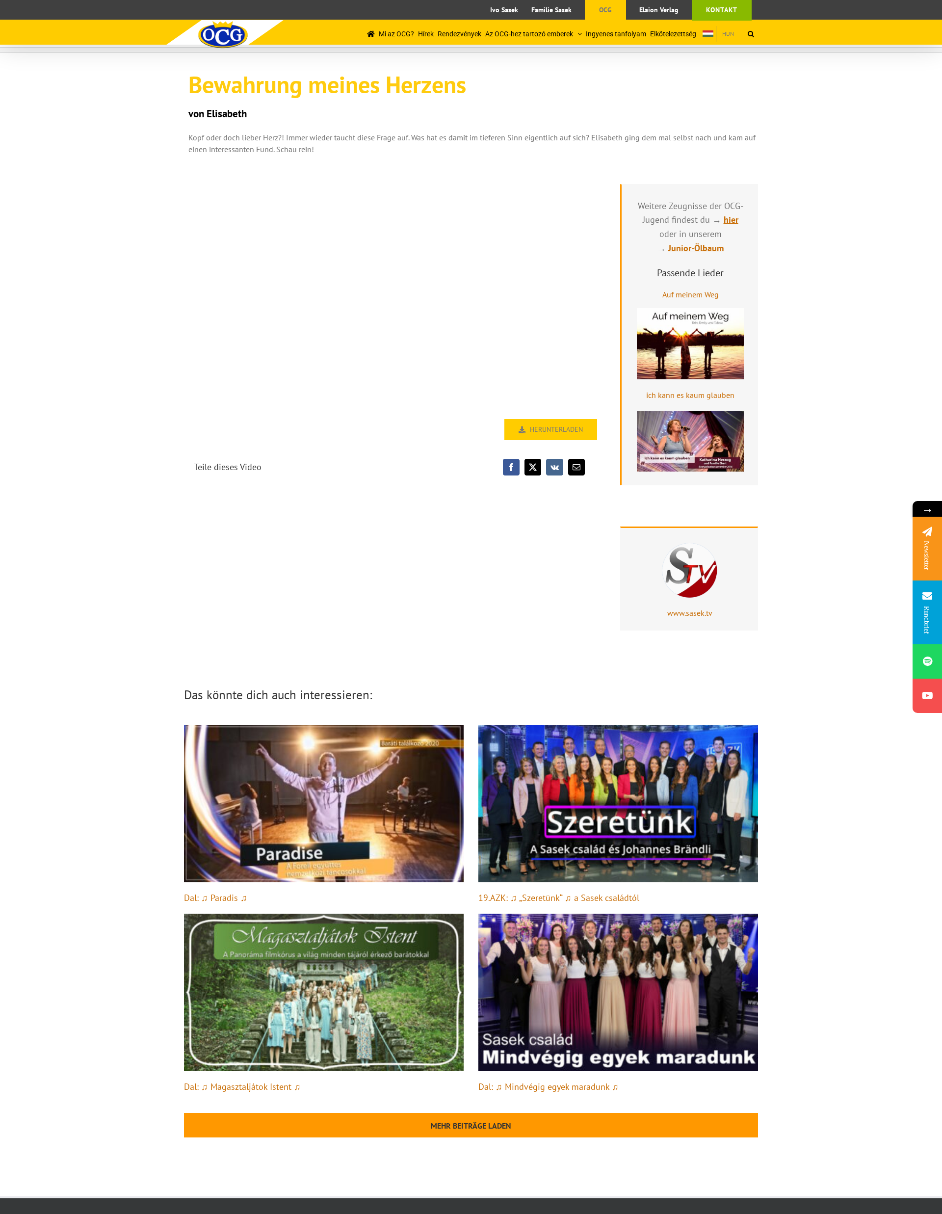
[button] (751, 33)
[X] (533, 467)
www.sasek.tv (689, 613)
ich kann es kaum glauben (690, 395)
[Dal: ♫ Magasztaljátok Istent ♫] (324, 992)
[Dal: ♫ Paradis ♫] (324, 803)
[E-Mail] (576, 467)
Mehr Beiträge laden (471, 1126)
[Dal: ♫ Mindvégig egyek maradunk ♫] (618, 992)
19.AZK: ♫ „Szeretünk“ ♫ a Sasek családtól (558, 897)
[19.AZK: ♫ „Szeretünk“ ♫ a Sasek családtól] (618, 803)
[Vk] (555, 467)
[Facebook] (511, 467)
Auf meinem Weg (690, 294)
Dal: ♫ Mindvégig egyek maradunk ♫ (548, 1086)
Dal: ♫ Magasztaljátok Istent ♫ (242, 1086)
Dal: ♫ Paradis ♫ (215, 897)
